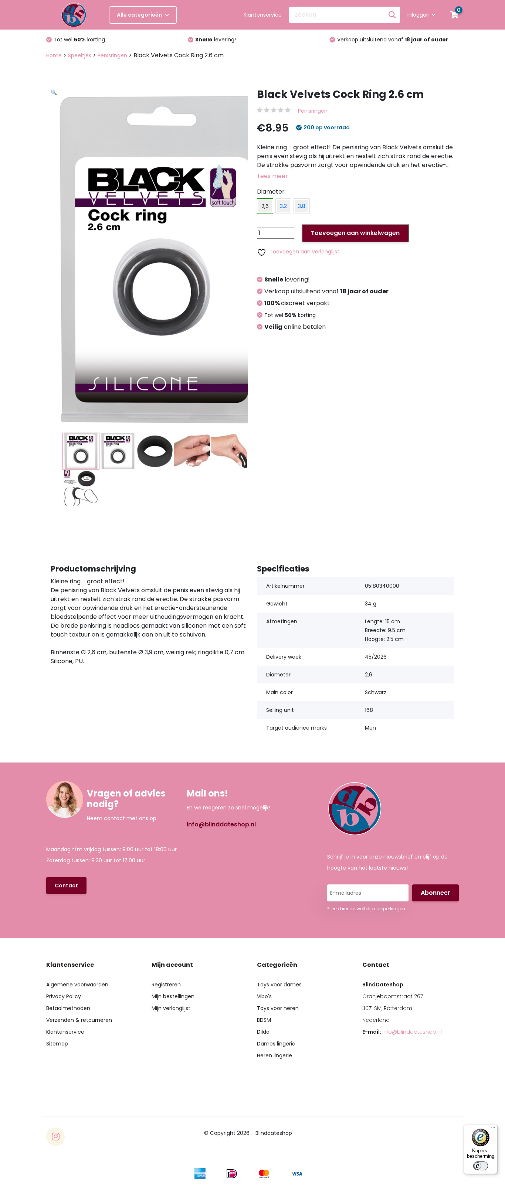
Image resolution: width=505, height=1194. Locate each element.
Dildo (263, 1032)
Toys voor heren (278, 1008)
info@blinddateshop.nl (221, 824)
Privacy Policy (63, 996)
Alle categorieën (140, 14)
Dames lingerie (276, 1043)
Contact (66, 885)
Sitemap (57, 1043)
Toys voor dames (279, 984)
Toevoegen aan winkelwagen (355, 233)
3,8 (301, 206)
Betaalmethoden (68, 1008)
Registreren (166, 984)
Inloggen (418, 14)
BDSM (264, 1020)
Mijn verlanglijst (171, 1008)
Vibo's (264, 996)
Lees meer (273, 176)
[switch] (480, 1165)
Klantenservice (263, 14)
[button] (154, 179)
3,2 (283, 206)
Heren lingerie (274, 1055)
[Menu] (493, 1129)
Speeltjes (79, 55)
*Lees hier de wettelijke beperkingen (366, 908)
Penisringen (112, 55)
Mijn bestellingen (173, 996)
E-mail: (402, 1032)
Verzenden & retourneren (79, 1020)
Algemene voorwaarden (77, 984)
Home (54, 55)
